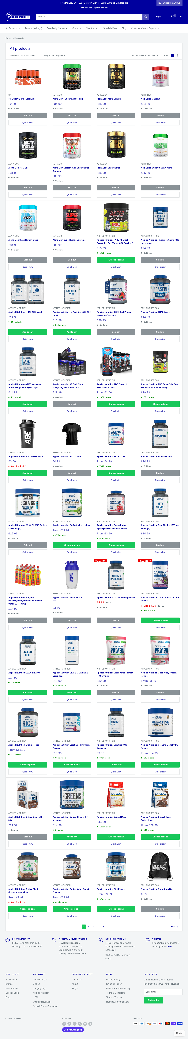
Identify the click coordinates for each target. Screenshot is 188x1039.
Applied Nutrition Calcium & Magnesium (116, 597)
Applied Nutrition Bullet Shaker (68, 597)
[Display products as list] (177, 55)
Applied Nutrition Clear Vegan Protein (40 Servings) (115, 674)
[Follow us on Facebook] (64, 1024)
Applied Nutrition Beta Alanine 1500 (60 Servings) (160, 527)
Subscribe (153, 1000)
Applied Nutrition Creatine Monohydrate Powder (160, 746)
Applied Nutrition (106, 236)
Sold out (28, 115)
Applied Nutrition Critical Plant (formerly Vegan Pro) (23, 890)
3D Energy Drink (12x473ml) (21, 99)
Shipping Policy (114, 984)
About (75, 984)
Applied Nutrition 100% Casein (155, 312)
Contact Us (77, 979)
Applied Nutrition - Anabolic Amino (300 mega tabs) (160, 241)
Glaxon (36, 984)
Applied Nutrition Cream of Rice (23, 745)
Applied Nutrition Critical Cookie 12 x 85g (26, 818)
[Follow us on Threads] (75, 1024)
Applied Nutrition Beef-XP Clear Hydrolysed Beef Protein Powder (112, 527)
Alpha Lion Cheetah (150, 99)
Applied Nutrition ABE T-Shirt (67, 456)
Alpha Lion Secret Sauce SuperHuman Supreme (71, 169)
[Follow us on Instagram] (80, 1024)
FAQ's (75, 988)
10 (104, 926)
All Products (11, 28)
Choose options (116, 260)
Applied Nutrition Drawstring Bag (157, 889)
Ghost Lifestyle (40, 979)
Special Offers (110, 28)
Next (173, 926)
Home (8, 38)
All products (18, 38)
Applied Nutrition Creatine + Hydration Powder (71, 746)
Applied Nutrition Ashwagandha (156, 456)
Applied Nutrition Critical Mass (111, 817)
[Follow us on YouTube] (85, 1024)
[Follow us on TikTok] (90, 1024)
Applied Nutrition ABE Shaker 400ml (25, 456)
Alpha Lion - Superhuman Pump (68, 99)
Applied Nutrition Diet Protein (111, 889)
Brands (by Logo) (33, 28)
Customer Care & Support (143, 28)
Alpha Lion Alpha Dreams (109, 99)
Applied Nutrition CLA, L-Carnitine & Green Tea (70, 674)
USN (35, 997)
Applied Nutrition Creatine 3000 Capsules (112, 746)
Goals (75, 28)
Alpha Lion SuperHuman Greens (156, 168)
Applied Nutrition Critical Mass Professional (156, 818)
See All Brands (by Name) (45, 1006)
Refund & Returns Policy (118, 988)
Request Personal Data (117, 1002)
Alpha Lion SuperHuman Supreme (69, 240)
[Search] (145, 17)
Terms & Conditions (115, 993)
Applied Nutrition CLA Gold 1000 (24, 673)
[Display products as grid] (172, 55)
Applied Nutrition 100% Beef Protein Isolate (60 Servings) (114, 313)
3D (9, 95)
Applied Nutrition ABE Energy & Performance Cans (112, 386)
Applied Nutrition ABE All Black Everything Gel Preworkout (68, 386)
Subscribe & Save (171, 3)
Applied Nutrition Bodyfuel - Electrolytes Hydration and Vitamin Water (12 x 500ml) (25, 600)
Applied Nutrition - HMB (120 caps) (25, 312)
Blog (124, 28)
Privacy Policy (113, 979)
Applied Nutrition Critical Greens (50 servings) (70, 818)
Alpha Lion (58, 95)
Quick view (27, 122)
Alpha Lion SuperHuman (108, 168)
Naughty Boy (39, 988)
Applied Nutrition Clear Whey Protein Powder (159, 674)
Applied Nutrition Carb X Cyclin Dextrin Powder (160, 599)
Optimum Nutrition (42, 1002)
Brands (9, 984)
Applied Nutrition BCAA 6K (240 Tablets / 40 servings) (27, 527)
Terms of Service (114, 997)
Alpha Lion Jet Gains (18, 168)
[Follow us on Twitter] (69, 1024)
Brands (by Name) (56, 28)
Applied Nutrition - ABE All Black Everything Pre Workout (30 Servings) (115, 241)
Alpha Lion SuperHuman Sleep (23, 240)
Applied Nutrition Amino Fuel (111, 456)
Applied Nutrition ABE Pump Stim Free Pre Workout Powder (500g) (159, 386)
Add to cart (27, 332)
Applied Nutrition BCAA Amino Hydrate (71, 525)
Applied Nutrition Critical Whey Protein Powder (71, 890)
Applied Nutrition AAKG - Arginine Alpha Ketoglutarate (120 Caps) (24, 386)
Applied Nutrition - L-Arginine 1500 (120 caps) (72, 313)
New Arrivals (92, 28)
